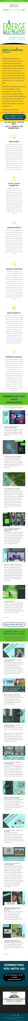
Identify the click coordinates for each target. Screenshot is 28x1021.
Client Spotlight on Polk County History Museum (12, 798)
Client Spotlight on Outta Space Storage (12, 864)
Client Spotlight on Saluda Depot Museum (12, 763)
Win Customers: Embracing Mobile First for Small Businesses (12, 529)
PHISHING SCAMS (9, 601)
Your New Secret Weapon (12, 488)
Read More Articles (14, 624)
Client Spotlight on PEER (12, 694)
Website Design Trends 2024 (12, 564)
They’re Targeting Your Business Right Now (11, 427)
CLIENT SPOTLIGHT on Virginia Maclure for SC (12, 660)
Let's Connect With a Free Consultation (14, 117)
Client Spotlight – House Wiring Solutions (12, 726)
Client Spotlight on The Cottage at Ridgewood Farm (12, 941)
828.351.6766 (7, 1)
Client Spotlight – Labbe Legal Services (13, 831)
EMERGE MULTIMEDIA (18, 1017)
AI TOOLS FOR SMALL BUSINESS (12, 456)
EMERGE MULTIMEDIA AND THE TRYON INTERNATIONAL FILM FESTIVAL (12, 909)
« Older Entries (6, 617)
